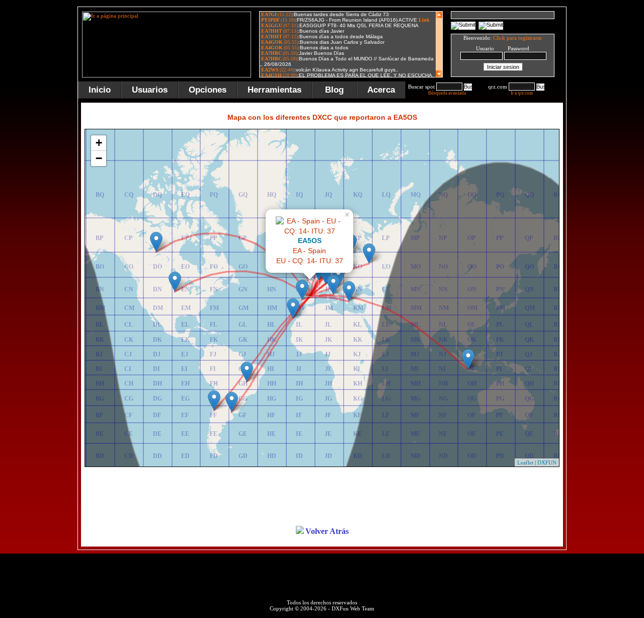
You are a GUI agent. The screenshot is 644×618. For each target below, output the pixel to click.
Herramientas (274, 90)
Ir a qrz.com (522, 93)
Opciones (207, 90)
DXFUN (546, 462)
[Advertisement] (322, 497)
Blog (334, 90)
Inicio (100, 90)
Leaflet (525, 462)
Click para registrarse (517, 38)
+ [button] (99, 142)
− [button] (99, 158)
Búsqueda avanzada (447, 93)
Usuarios (150, 90)
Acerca (381, 90)
